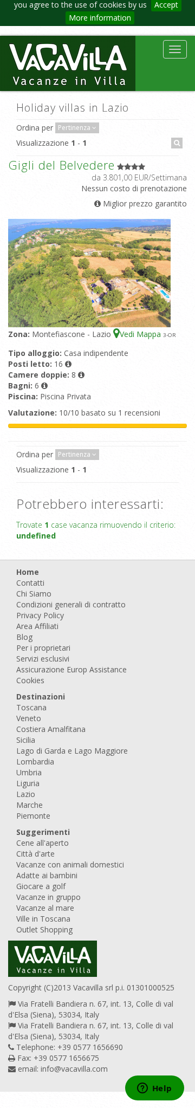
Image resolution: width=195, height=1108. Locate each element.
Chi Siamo (33, 593)
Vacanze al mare (45, 908)
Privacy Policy (40, 615)
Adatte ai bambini (46, 875)
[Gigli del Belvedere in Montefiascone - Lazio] (89, 272)
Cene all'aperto (42, 843)
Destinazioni (40, 696)
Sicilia (25, 740)
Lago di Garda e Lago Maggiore (72, 751)
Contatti (30, 583)
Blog (24, 637)
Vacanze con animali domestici (70, 864)
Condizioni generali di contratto (71, 604)
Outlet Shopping (44, 929)
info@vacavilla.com (74, 1069)
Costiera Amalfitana (51, 729)
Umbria (29, 772)
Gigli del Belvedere (61, 165)
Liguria (28, 783)
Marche (29, 805)
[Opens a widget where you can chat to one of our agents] (154, 1089)
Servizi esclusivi (42, 658)
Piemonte (33, 816)
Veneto (28, 718)
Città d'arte (35, 853)
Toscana (31, 707)
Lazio (25, 794)
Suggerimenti (43, 832)
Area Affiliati (37, 626)
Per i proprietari (43, 648)
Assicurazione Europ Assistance (71, 669)
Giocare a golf (41, 886)
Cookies (30, 680)
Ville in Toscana (43, 918)
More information (100, 17)
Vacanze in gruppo (48, 897)
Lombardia (35, 761)
